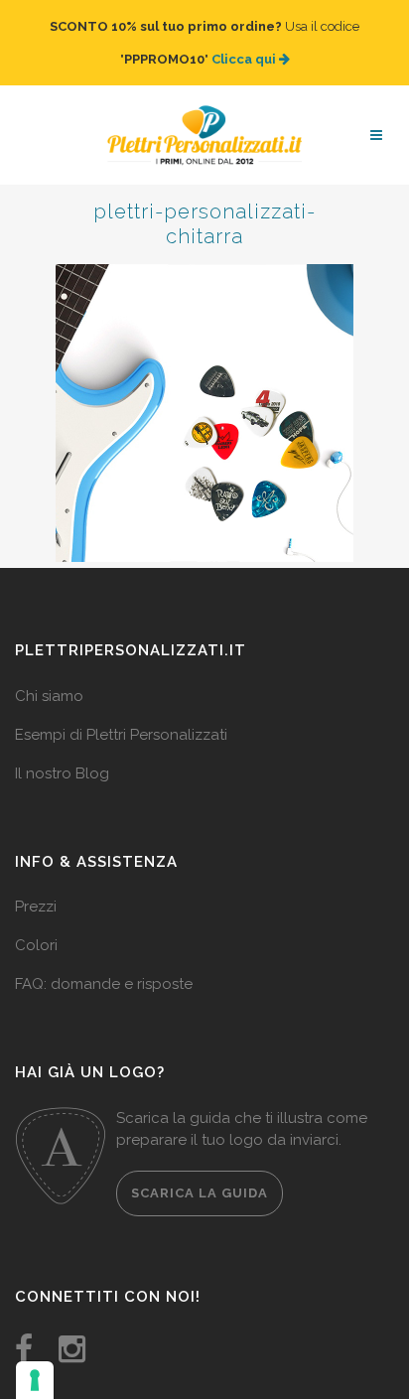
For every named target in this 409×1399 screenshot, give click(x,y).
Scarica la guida (199, 1173)
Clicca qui (199, 49)
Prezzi (36, 887)
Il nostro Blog (62, 754)
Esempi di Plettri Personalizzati (121, 715)
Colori (36, 925)
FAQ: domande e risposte (104, 964)
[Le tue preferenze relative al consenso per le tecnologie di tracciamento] (35, 1380)
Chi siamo (49, 676)
